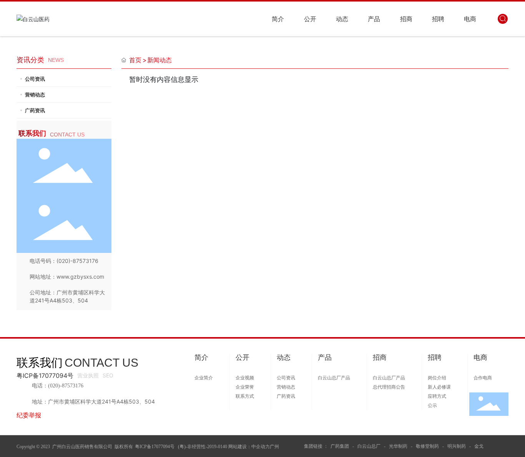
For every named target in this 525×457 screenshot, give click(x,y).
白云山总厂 (368, 446)
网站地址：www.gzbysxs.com (67, 276)
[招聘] (435, 366)
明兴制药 (456, 446)
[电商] (480, 366)
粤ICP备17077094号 (45, 375)
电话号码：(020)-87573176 (64, 261)
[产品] (325, 366)
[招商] (380, 366)
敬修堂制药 (427, 446)
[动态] (284, 366)
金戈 (478, 446)
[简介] (201, 366)
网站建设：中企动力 (249, 446)
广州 (274, 446)
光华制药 (398, 446)
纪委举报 (29, 415)
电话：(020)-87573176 (57, 386)
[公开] (242, 366)
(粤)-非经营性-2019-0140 (202, 446)
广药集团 (340, 446)
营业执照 (88, 375)
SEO (108, 375)
